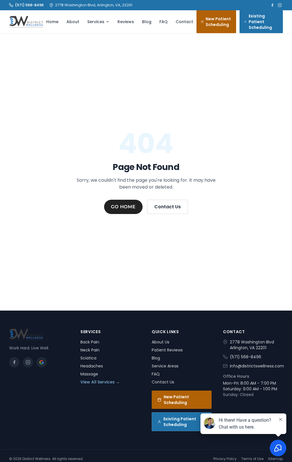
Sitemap (275, 459)
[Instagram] (280, 5)
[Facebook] (272, 5)
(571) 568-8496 (29, 5)
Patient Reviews (167, 350)
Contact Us (167, 206)
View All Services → (100, 382)
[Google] (41, 362)
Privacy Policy (225, 459)
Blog (146, 22)
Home (52, 22)
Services (95, 22)
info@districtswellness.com (257, 366)
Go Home (123, 206)
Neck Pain (90, 350)
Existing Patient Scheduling (260, 21)
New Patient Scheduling (218, 21)
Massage (89, 374)
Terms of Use (252, 459)
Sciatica (88, 358)
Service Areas (165, 366)
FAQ (163, 22)
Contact (184, 22)
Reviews (125, 22)
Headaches (91, 366)
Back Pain (89, 342)
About (72, 22)
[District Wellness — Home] (26, 21)
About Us (160, 342)
